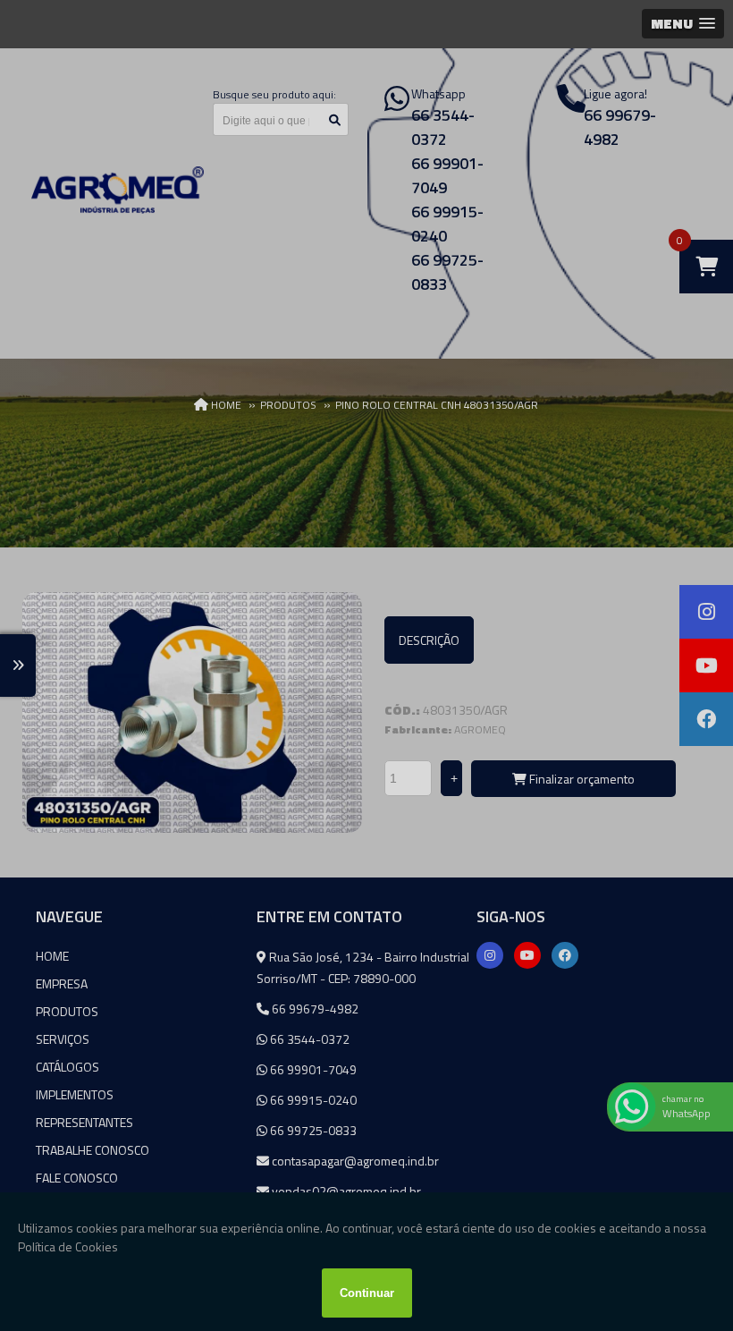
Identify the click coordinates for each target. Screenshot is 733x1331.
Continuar (367, 1293)
